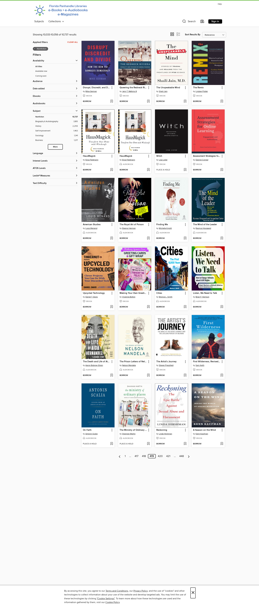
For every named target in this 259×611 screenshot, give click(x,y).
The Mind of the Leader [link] (205, 224)
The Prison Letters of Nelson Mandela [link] (133, 361)
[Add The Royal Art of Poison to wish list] (148, 238)
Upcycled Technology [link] (94, 293)
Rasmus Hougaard (203, 228)
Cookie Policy (112, 602)
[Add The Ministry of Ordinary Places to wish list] (148, 444)
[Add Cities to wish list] (185, 307)
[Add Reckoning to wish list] (185, 444)
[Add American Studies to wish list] (111, 238)
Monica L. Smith (165, 297)
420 (160, 456)
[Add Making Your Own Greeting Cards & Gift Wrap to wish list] (148, 307)
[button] (189, 22)
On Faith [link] (87, 430)
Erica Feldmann (91, 160)
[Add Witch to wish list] (185, 170)
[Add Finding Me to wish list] (185, 238)
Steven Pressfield (166, 365)
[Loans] (202, 22)
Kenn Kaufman (202, 434)
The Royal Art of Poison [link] (132, 224)
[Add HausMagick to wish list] (111, 170)
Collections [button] (55, 21)
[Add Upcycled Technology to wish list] (111, 307)
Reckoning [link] (161, 430)
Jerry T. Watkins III (129, 91)
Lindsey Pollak (202, 91)
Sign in (215, 21)
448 (181, 456)
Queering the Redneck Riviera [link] (133, 87)
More (55, 147)
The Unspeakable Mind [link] (168, 87)
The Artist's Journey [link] (166, 361)
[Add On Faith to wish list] (111, 444)
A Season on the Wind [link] (204, 430)
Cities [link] (159, 293)
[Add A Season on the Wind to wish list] (222, 444)
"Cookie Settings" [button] (106, 598)
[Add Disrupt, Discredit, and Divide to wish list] (111, 101)
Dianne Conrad (202, 160)
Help (220, 4)
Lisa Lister (163, 160)
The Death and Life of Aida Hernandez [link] (96, 361)
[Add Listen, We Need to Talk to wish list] (222, 307)
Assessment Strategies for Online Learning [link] (206, 156)
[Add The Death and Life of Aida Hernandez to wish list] (111, 375)
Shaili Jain (163, 91)
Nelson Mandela (129, 365)
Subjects (39, 21)
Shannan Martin (128, 434)
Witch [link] (159, 156)
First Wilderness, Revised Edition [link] (206, 361)
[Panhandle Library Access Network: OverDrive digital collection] (62, 10)
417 (136, 456)
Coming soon (40, 76)
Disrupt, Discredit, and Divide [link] (96, 87)
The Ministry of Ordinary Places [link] (133, 430)
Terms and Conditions (117, 590)
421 (168, 456)
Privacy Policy (140, 590)
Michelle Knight (165, 228)
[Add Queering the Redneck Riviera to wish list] (148, 101)
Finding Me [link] (162, 224)
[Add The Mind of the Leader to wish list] (222, 238)
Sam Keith (200, 365)
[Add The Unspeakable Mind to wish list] (185, 101)
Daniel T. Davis (91, 297)
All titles (38, 66)
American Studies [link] (92, 224)
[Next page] (189, 456)
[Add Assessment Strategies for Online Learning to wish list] (222, 170)
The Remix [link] (198, 87)
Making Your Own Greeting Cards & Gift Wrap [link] (133, 293)
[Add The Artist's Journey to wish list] (185, 375)
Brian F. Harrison (202, 297)
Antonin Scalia (91, 434)
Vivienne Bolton (128, 297)
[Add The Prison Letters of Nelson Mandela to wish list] (148, 375)
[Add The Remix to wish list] (222, 101)
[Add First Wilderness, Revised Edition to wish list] (222, 375)
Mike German (91, 91)
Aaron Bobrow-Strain (94, 365)
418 (144, 456)
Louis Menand (91, 228)
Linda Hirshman (165, 434)
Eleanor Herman (129, 228)
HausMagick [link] (89, 156)
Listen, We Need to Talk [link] (205, 293)
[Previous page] (120, 456)
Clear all (72, 42)
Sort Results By (192, 34)
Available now (41, 71)
